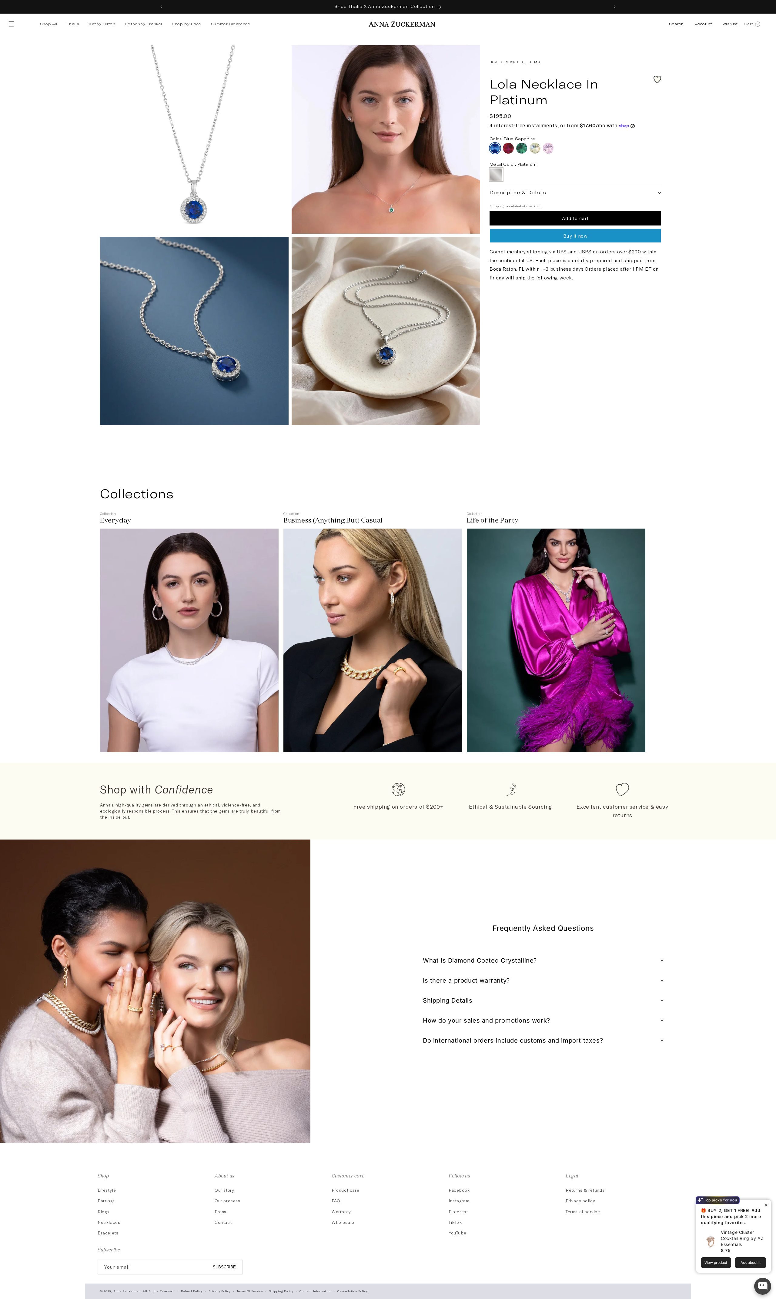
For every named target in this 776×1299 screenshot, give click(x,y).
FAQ (336, 1200)
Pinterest (458, 1211)
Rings (103, 1211)
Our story (224, 1190)
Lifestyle (107, 1190)
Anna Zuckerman (127, 1291)
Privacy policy (580, 1200)
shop (510, 62)
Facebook (459, 1190)
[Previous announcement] (161, 6)
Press (220, 1211)
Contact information (315, 1291)
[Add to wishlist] (657, 79)
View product (715, 1262)
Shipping (497, 206)
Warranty (341, 1211)
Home (495, 62)
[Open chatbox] (762, 1286)
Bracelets (108, 1232)
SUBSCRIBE (224, 1267)
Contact (223, 1222)
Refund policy (192, 1291)
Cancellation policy (352, 1291)
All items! (531, 62)
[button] (12, 24)
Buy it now (575, 236)
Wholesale (343, 1222)
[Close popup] (765, 1204)
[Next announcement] (614, 6)
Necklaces (109, 1222)
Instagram (459, 1200)
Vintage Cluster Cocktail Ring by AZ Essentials (742, 1238)
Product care (345, 1190)
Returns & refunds (585, 1190)
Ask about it (751, 1262)
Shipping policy (281, 1291)
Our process (227, 1200)
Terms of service (583, 1211)
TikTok (455, 1222)
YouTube (457, 1232)
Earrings (106, 1200)
